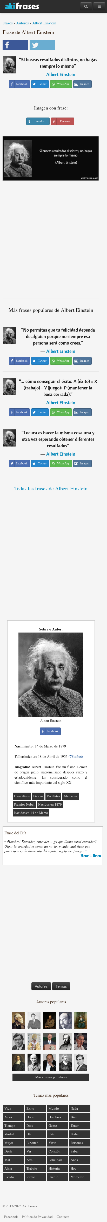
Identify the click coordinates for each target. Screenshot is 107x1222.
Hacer (30, 1117)
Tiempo (9, 1125)
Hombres (55, 1117)
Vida (7, 1108)
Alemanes (70, 796)
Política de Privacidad (37, 1216)
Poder (75, 1134)
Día (28, 1134)
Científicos (22, 796)
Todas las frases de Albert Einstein (51, 488)
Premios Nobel (24, 804)
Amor (8, 1117)
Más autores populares (51, 1077)
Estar (52, 1134)
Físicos (38, 796)
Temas (61, 986)
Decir (8, 1151)
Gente (53, 1125)
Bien (74, 1117)
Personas (77, 1142)
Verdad (9, 1134)
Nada (74, 1108)
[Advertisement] (53, 241)
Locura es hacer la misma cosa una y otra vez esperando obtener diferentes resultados (58, 439)
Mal (7, 1159)
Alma (8, 1168)
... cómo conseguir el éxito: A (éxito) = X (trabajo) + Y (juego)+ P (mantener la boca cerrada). (59, 387)
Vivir (52, 1142)
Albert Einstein (44, 22)
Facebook (11, 1216)
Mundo (54, 1108)
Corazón (55, 1151)
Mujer (8, 1142)
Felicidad (55, 1159)
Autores (22, 22)
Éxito (30, 1108)
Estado (9, 1177)
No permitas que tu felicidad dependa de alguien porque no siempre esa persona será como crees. (59, 336)
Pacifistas (53, 796)
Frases (8, 22)
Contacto (63, 1216)
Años (74, 1159)
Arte (29, 1159)
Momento (77, 1177)
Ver (28, 1151)
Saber (74, 1151)
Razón (31, 1177)
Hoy (73, 1168)
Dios (29, 1125)
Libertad (32, 1142)
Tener (74, 1125)
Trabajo (31, 1168)
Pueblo (53, 1177)
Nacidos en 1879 (50, 804)
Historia (54, 1168)
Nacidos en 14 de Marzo (31, 813)
